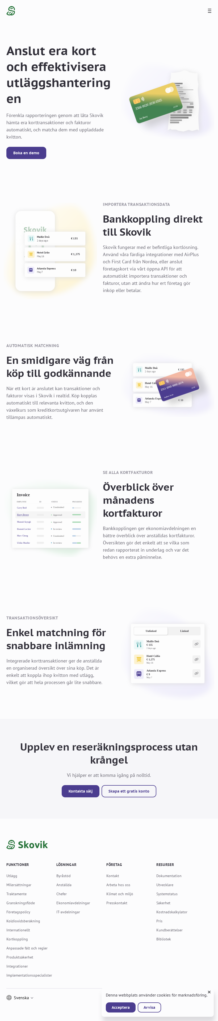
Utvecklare (164, 884)
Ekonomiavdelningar (73, 903)
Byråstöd (63, 875)
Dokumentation (169, 875)
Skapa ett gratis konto (128, 791)
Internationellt (18, 930)
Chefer (61, 893)
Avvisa (149, 1007)
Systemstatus (167, 893)
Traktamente (16, 893)
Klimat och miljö (119, 893)
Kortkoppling (17, 939)
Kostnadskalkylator (171, 912)
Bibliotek (163, 939)
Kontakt (112, 875)
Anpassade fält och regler (27, 948)
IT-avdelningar (68, 912)
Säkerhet (163, 903)
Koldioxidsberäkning (23, 921)
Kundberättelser (169, 930)
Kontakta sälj (81, 791)
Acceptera (121, 1007)
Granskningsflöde (20, 903)
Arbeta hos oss (118, 884)
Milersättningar (18, 884)
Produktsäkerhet (19, 957)
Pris (159, 921)
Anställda (64, 884)
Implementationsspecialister (29, 975)
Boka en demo (26, 153)
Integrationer (17, 966)
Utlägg (11, 875)
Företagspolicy (18, 912)
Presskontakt (116, 903)
